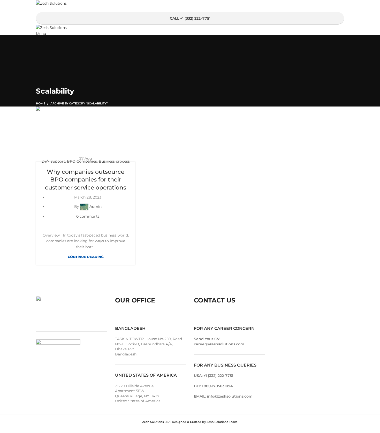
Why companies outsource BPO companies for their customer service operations (85, 179)
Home (40, 103)
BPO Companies (82, 161)
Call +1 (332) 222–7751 (190, 18)
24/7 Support (53, 161)
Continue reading (86, 257)
